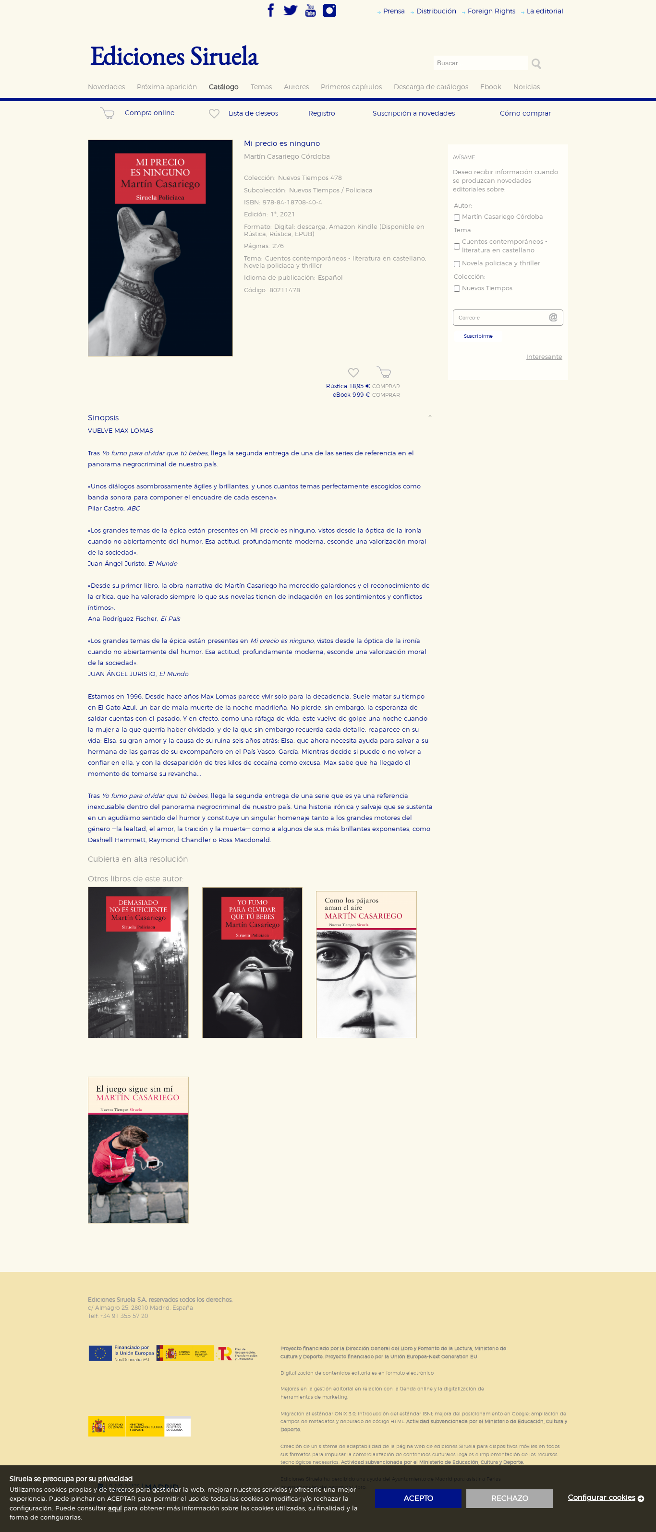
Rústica (255, 234)
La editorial (545, 11)
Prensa (394, 11)
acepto (418, 1498)
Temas (261, 87)
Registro (321, 113)
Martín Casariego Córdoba (287, 157)
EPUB (303, 234)
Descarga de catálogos (431, 87)
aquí (114, 1509)
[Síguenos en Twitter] (290, 18)
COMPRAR (386, 386)
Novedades (106, 87)
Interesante (544, 357)
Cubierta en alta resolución (138, 859)
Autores (296, 87)
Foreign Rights (491, 11)
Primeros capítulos (351, 87)
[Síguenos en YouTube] (310, 18)
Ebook (490, 87)
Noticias (526, 87)
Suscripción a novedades (414, 113)
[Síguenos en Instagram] (329, 18)
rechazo (509, 1498)
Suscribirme (478, 336)
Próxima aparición (167, 87)
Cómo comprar (525, 113)
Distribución (436, 11)
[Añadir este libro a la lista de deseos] (353, 373)
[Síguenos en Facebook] (270, 18)
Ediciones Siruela (174, 55)
